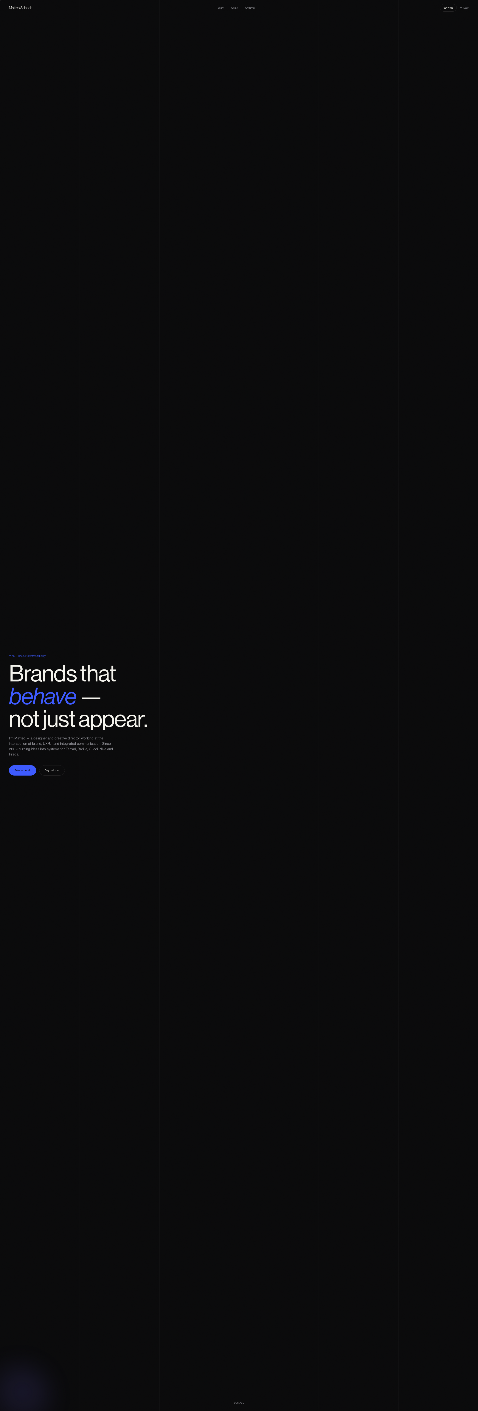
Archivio (250, 7)
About (234, 7)
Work (221, 7)
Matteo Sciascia (20, 8)
